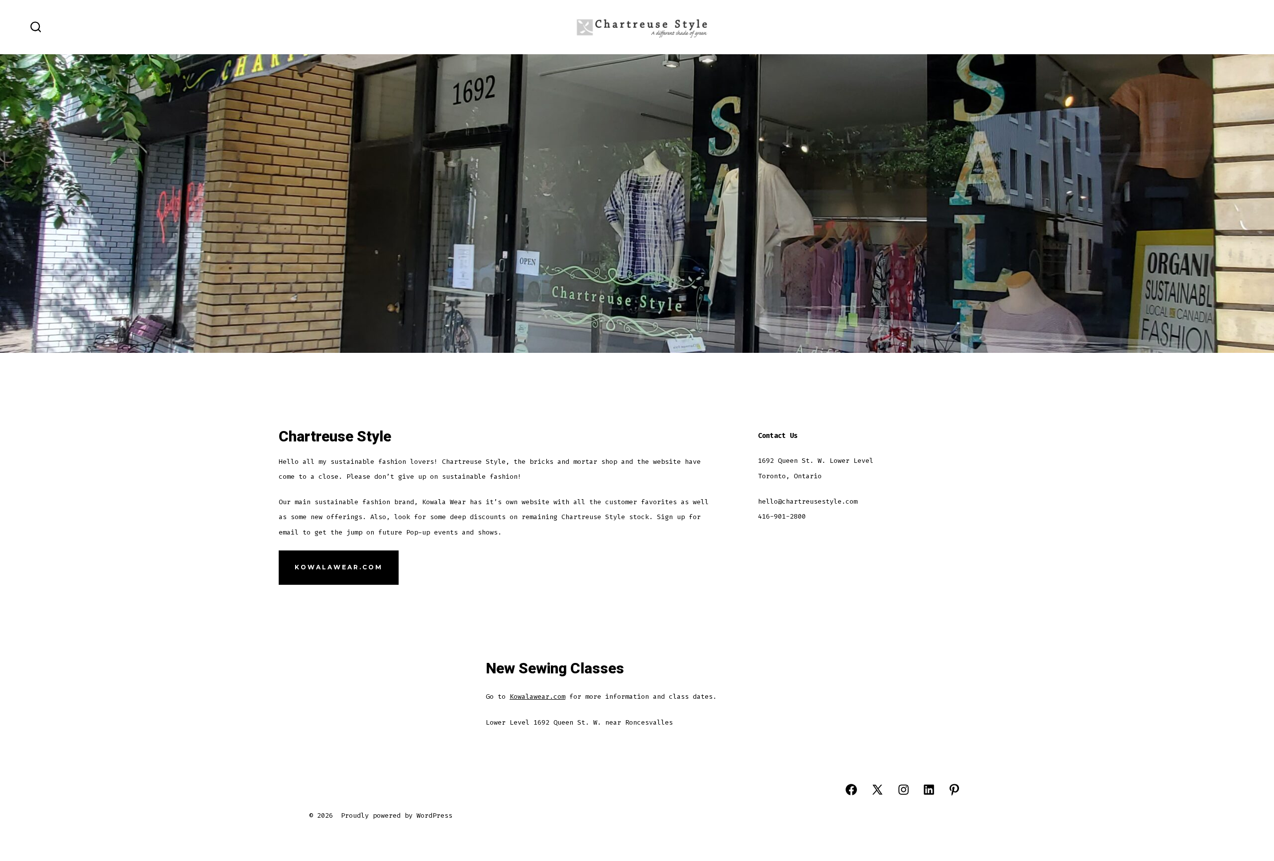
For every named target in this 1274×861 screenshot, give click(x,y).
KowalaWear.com (339, 567)
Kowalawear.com (537, 696)
